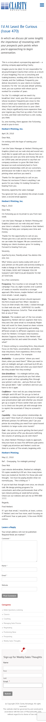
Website (5, 585)
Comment (6, 538)
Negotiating (8, 628)
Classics (7, 614)
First (5, 671)
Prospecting (8, 636)
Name (4, 566)
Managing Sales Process (12, 623)
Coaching (7, 619)
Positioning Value (10, 632)
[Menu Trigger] (41, 4)
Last (5, 678)
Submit (8, 694)
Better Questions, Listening (13, 610)
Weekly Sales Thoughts (12, 641)
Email (4, 575)
